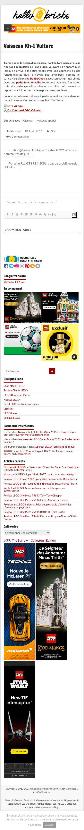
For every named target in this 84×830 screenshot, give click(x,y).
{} (49, 214)
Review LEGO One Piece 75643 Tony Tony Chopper (33, 495)
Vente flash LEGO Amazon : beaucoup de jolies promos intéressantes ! (34, 489)
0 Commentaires (19, 136)
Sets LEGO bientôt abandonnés (21, 404)
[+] (54, 214)
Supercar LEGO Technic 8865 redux (54, 446)
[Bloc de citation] (35, 214)
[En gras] (7, 214)
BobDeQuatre (38, 78)
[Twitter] (11, 265)
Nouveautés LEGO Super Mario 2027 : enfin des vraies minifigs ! (42, 441)
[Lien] (45, 214)
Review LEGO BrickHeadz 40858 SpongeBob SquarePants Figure (40, 483)
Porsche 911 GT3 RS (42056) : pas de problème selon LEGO (41, 165)
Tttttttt (8, 451)
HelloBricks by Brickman (41, 788)
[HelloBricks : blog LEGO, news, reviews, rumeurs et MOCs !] (41, 8)
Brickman (15, 131)
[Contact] (37, 265)
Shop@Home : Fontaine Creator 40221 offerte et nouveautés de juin (41, 152)
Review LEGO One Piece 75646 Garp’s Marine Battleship (36, 500)
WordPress (71, 788)
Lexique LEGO (12, 417)
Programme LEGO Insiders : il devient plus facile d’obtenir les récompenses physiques (37, 506)
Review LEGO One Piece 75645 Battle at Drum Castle (34, 511)
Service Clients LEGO (16, 390)
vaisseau (27, 120)
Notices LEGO (12, 399)
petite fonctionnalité (28, 82)
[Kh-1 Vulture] (13, 105)
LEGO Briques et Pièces (17, 395)
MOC (53, 131)
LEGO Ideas (10, 413)
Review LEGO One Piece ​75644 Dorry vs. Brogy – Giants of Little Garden (40, 518)
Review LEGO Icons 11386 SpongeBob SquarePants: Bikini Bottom (41, 479)
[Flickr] (22, 265)
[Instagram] (16, 265)
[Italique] (12, 214)
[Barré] (21, 214)
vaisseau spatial (46, 120)
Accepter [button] (49, 825)
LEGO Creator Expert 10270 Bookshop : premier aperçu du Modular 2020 (38, 452)
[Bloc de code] (40, 214)
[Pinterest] (27, 265)
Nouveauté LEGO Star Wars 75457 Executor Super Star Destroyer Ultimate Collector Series (40, 433)
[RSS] (32, 265)
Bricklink (8, 408)
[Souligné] (16, 214)
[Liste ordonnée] (26, 214)
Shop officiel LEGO (14, 385)
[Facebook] (6, 265)
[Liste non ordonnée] (31, 214)
